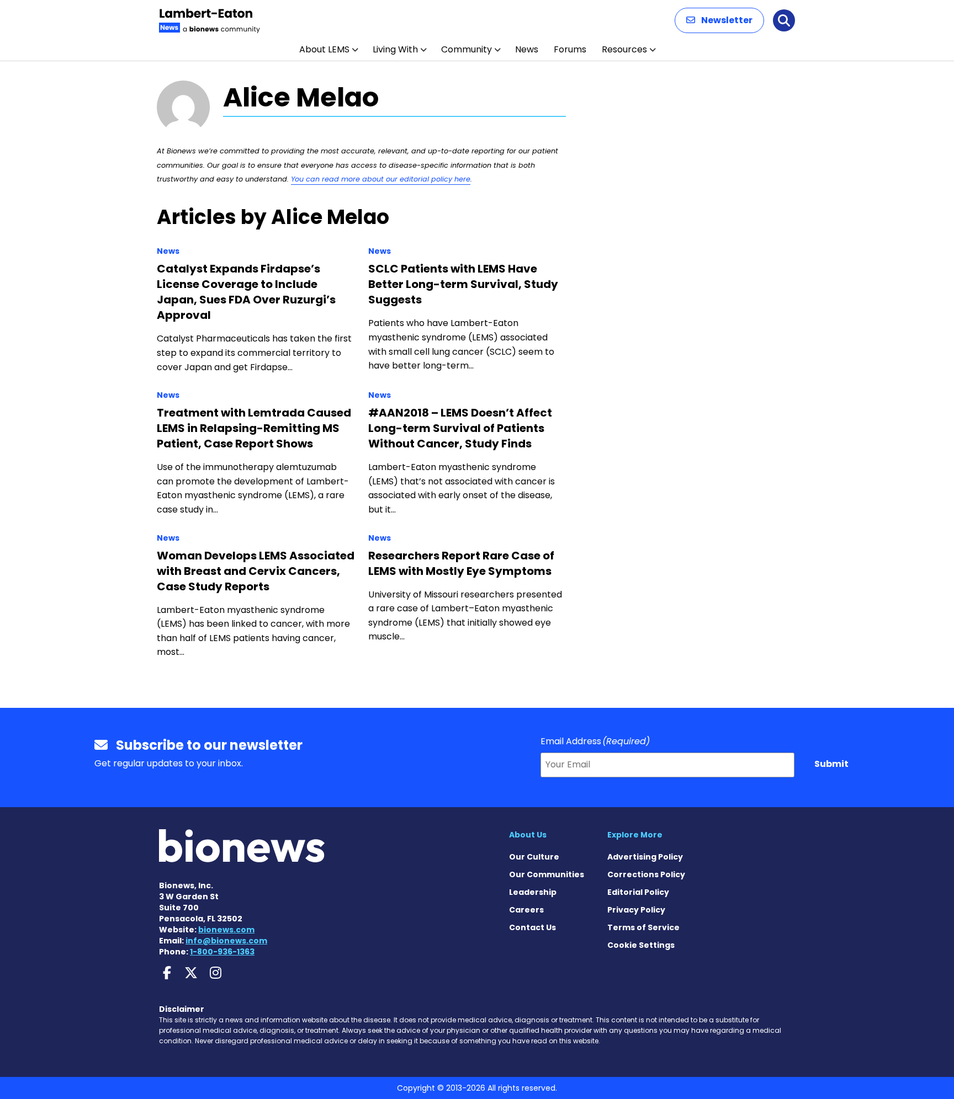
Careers (526, 909)
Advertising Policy (645, 856)
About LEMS (324, 49)
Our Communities (546, 874)
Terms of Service (643, 927)
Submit (831, 763)
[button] (719, 20)
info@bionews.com (226, 940)
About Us (528, 834)
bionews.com (226, 929)
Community (466, 49)
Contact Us (532, 927)
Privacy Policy (636, 909)
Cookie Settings (641, 945)
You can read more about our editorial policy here (380, 179)
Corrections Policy (646, 874)
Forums (570, 49)
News (526, 49)
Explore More (634, 834)
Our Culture (534, 856)
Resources (624, 49)
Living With (395, 49)
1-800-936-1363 (222, 951)
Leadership (532, 892)
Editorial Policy (638, 892)
